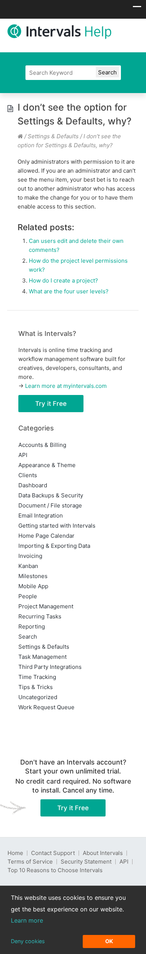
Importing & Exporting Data (54, 545)
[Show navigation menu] (137, 8)
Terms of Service (30, 861)
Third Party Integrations (50, 666)
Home (15, 852)
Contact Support (53, 852)
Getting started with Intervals (56, 525)
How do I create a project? (63, 280)
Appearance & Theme (47, 465)
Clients (27, 475)
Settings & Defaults (53, 136)
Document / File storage (50, 505)
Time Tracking (37, 676)
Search (27, 636)
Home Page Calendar (46, 535)
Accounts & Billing (42, 444)
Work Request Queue (46, 707)
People (27, 596)
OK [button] (109, 941)
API (22, 455)
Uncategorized (37, 697)
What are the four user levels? (69, 291)
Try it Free (51, 403)
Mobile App (33, 586)
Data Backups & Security (50, 495)
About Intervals (103, 852)
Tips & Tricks (35, 687)
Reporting (31, 626)
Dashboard (32, 485)
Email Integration (40, 515)
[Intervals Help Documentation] (20, 136)
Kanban (28, 565)
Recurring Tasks (39, 616)
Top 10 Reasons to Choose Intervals (55, 870)
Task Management (42, 656)
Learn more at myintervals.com (66, 385)
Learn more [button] (27, 920)
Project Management (45, 606)
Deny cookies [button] (28, 941)
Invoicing (30, 555)
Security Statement (86, 861)
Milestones (33, 576)
